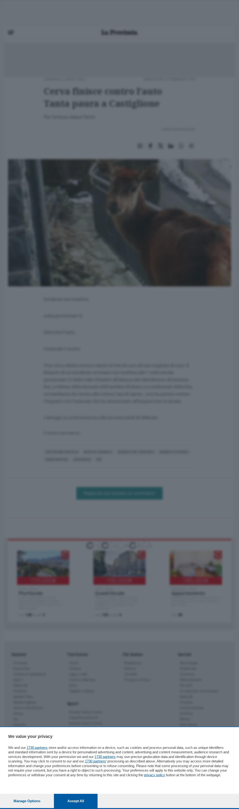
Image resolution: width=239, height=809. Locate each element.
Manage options (27, 801)
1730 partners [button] (37, 748)
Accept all (75, 801)
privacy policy (154, 775)
